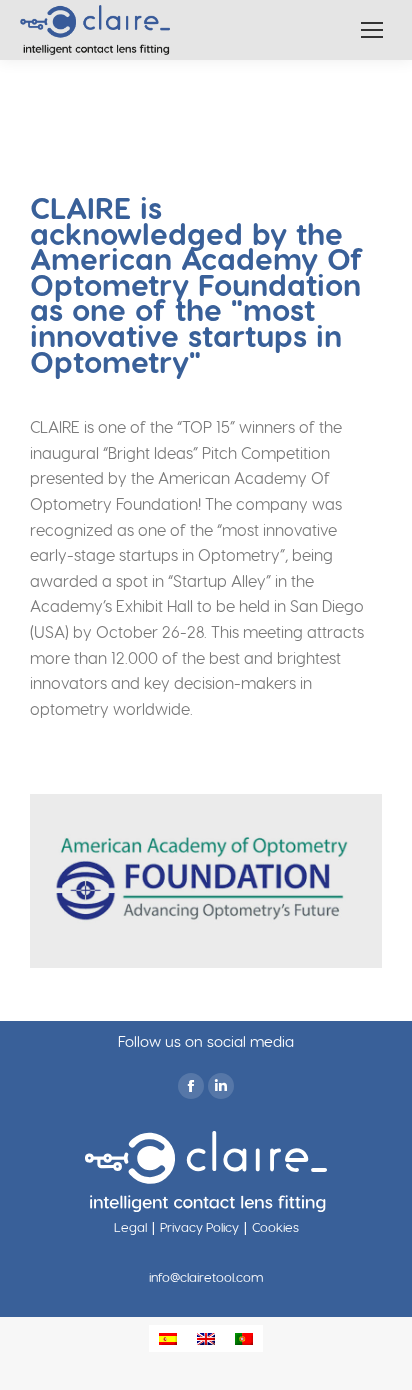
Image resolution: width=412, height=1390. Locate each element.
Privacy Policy (199, 1226)
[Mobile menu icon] (372, 30)
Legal (130, 1226)
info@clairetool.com (206, 1276)
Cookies (275, 1226)
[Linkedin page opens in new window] (221, 1086)
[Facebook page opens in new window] (191, 1086)
